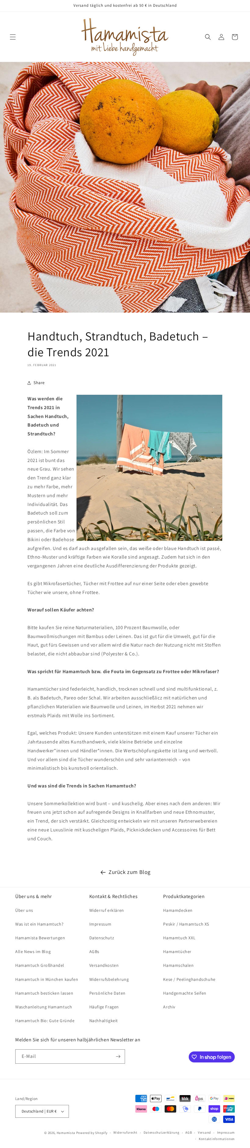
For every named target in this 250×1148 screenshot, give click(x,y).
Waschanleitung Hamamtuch (43, 1007)
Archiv (169, 1007)
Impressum (100, 924)
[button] (13, 37)
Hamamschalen (178, 965)
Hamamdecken (178, 910)
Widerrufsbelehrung (109, 979)
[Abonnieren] (118, 1056)
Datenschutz (101, 938)
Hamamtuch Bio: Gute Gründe (45, 1020)
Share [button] (39, 382)
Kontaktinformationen (217, 1139)
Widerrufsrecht (125, 1132)
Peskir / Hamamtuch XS (186, 924)
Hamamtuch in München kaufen (46, 979)
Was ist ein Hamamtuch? (39, 924)
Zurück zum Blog (130, 871)
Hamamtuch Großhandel (39, 965)
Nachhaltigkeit (103, 1020)
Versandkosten (104, 965)
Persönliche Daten (107, 993)
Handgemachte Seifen (184, 993)
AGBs (94, 951)
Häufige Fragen (104, 1007)
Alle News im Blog (33, 951)
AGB (188, 1132)
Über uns (24, 910)
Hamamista (66, 1133)
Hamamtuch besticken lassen (44, 993)
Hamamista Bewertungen (40, 938)
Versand (204, 1132)
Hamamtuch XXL (179, 938)
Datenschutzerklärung (162, 1132)
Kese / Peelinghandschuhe (189, 979)
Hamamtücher (177, 951)
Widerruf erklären (106, 910)
